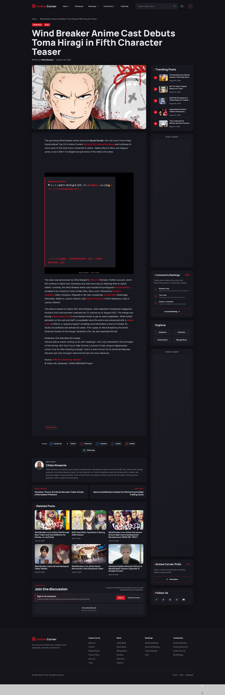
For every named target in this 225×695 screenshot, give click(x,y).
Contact (91, 647)
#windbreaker (66, 189)
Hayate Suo (110, 295)
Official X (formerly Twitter (66, 359)
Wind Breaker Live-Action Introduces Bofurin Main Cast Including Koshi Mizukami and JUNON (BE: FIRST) (125, 534)
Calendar (125, 6)
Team (90, 663)
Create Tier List (179, 651)
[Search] (174, 6)
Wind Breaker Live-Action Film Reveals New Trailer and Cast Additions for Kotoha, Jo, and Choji (52, 534)
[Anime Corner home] (44, 6)
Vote (188, 564)
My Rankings (178, 655)
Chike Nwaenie (47, 60)
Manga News (181, 340)
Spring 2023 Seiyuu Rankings (99, 144)
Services (91, 659)
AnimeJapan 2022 (61, 316)
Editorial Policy (94, 651)
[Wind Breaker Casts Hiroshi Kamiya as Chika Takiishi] (52, 554)
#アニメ (78, 189)
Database (79, 6)
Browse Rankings (180, 643)
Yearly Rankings (151, 651)
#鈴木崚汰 (92, 185)
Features (120, 663)
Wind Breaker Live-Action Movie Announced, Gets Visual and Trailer (87, 567)
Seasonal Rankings (152, 647)
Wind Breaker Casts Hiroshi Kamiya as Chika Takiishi (52, 567)
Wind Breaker (51, 427)
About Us (92, 643)
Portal (175, 675)
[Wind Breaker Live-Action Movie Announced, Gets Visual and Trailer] (89, 554)
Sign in (120, 598)
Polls (147, 655)
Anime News (37, 25)
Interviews (121, 659)
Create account (134, 598)
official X (94, 280)
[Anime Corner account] (190, 6)
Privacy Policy (93, 655)
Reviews (120, 655)
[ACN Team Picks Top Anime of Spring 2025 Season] (89, 520)
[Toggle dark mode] (182, 6)
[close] (113, 686)
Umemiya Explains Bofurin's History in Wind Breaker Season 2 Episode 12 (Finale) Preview (125, 568)
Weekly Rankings (151, 643)
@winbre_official (57, 181)
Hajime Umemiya (95, 298)
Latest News (121, 643)
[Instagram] (170, 599)
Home (34, 19)
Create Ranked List (180, 647)
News (47, 25)
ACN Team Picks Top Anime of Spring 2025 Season (88, 533)
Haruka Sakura (122, 287)
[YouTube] (176, 599)
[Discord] (183, 599)
